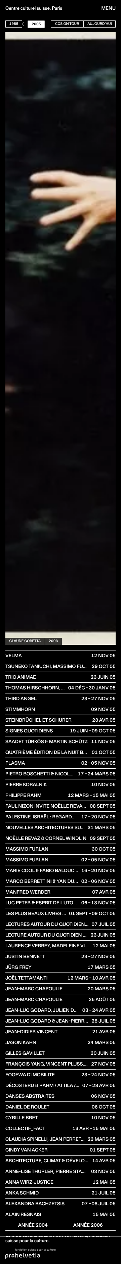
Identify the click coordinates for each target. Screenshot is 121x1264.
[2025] (50, 24)
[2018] (45, 24)
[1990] (25, 24)
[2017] (44, 24)
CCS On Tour (67, 23)
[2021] (47, 24)
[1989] (24, 24)
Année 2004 (33, 1225)
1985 (13, 23)
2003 (53, 640)
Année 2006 (88, 1225)
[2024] (49, 24)
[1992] (26, 24)
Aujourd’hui (99, 23)
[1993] (27, 24)
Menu (109, 8)
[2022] (48, 24)
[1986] (22, 24)
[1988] (23, 24)
